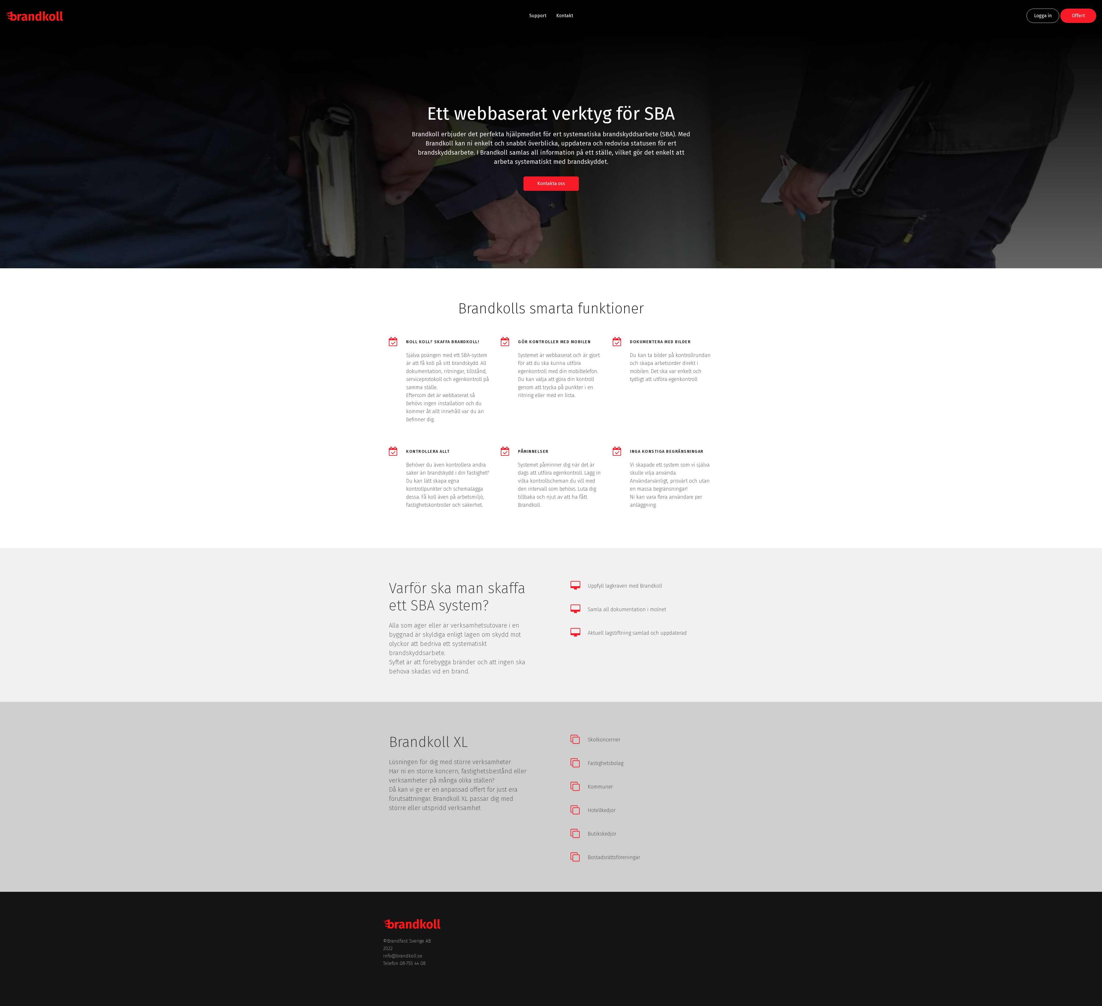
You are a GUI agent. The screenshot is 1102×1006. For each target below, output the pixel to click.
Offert (1078, 15)
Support (537, 15)
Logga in (1043, 15)
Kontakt (564, 15)
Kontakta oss (551, 183)
